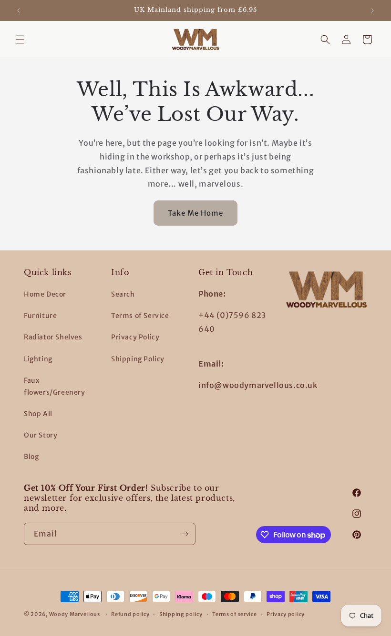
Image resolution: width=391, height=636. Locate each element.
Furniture (40, 315)
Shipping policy (181, 614)
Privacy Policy (135, 337)
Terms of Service (140, 315)
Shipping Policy (138, 359)
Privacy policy (286, 614)
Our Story (40, 435)
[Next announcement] (372, 10)
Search (123, 294)
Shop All (38, 413)
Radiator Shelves (53, 337)
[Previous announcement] (18, 10)
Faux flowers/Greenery (54, 386)
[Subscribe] (184, 534)
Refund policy (130, 614)
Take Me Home (195, 213)
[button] (20, 39)
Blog (31, 456)
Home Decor (45, 294)
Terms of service (234, 614)
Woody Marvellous (74, 614)
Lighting (38, 359)
